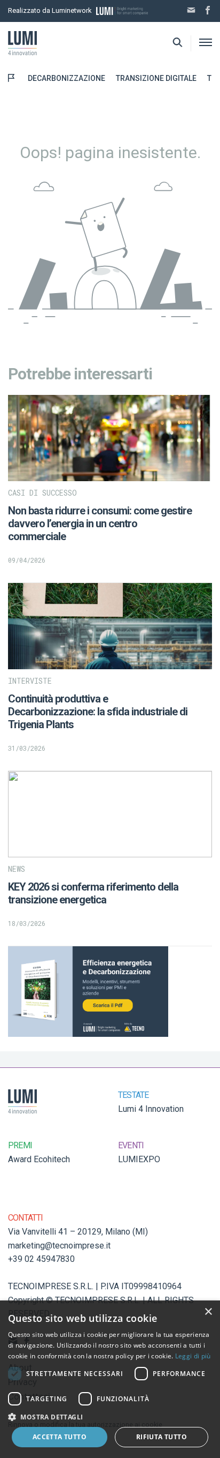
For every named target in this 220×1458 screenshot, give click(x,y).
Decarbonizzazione (66, 78)
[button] (110, 1416)
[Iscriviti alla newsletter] (191, 11)
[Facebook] (207, 11)
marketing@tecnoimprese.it (59, 1245)
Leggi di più (193, 1355)
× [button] (208, 1312)
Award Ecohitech (39, 1159)
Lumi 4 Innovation (151, 1109)
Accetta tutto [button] (60, 1436)
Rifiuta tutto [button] (161, 1436)
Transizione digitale (156, 78)
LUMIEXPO (139, 1159)
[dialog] (110, 1379)
